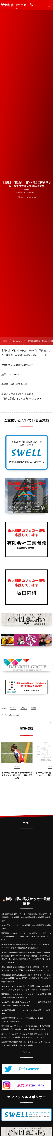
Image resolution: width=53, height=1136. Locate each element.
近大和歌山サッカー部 (17, 5)
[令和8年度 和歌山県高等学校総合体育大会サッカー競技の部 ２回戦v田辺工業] (17, 752)
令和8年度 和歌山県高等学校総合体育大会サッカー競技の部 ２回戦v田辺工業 (17, 775)
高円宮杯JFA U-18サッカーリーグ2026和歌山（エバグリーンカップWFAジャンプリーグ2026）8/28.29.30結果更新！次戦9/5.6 (26, 936)
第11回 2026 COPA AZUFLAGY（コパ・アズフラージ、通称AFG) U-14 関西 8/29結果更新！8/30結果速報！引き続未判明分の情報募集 (26, 978)
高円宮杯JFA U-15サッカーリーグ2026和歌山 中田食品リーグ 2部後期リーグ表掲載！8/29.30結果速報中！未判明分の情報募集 (26, 917)
